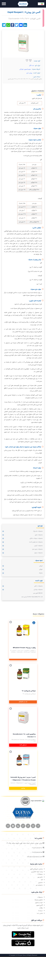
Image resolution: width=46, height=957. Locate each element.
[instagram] (33, 826)
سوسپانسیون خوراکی (25, 69)
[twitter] (23, 826)
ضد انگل (31, 65)
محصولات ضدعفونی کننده (36, 542)
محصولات (40, 897)
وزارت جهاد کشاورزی (37, 872)
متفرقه (41, 573)
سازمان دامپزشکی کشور (36, 869)
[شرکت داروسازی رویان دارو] (23, 4)
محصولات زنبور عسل (37, 549)
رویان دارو (29, 73)
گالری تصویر (39, 905)
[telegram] (38, 826)
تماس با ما (40, 913)
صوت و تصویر (39, 902)
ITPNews (40, 874)
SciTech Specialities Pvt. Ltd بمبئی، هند (32, 597)
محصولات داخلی (38, 586)
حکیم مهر (40, 877)
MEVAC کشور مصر (38, 593)
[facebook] (28, 826)
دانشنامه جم (39, 885)
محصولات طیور (39, 535)
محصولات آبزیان (38, 545)
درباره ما (40, 911)
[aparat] (13, 826)
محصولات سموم (38, 553)
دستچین (40, 882)
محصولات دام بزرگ (38, 531)
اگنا (42, 880)
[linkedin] (18, 826)
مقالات (41, 908)
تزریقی (41, 566)
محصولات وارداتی (38, 589)
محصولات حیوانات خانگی (36, 538)
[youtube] (8, 826)
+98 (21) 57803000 (37, 848)
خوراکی (41, 569)
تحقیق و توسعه (39, 900)
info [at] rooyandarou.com (35, 857)
